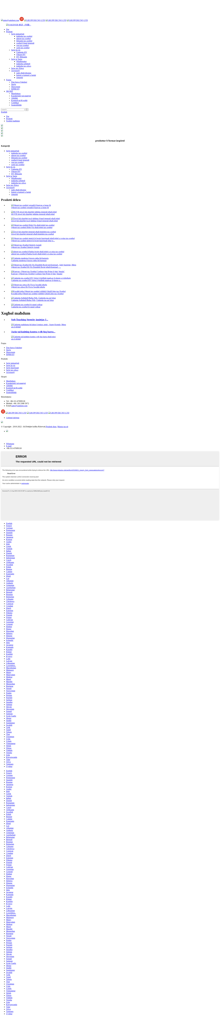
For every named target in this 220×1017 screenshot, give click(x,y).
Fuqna (8, 80)
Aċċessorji (15, 71)
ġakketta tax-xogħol (24, 36)
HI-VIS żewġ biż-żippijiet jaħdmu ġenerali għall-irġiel (33, 214)
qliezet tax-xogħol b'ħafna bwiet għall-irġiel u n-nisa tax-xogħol (36, 254)
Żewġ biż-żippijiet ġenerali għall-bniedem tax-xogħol (32, 234)
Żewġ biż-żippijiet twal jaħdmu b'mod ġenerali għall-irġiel (34, 221)
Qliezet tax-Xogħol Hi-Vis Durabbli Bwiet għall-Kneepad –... (36, 267)
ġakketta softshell (23, 64)
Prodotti (9, 32)
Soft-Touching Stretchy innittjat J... (29, 319)
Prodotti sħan (51, 427)
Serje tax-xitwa (12, 370)
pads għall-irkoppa (23, 73)
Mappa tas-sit (62, 427)
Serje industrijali (17, 34)
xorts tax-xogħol (22, 48)
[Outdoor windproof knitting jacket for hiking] (33, 337)
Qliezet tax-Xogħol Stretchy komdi (25, 247)
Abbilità (14, 98)
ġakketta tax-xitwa (23, 66)
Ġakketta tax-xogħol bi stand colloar (25, 307)
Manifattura (15, 93)
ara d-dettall (16, 327)
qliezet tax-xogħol (23, 38)
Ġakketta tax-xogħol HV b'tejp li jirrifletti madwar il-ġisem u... (36, 280)
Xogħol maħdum (13, 121)
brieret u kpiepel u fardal (26, 75)
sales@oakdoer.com (11, 20)
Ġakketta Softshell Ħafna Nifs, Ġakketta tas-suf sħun (32, 300)
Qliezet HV (21, 54)
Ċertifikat (15, 103)
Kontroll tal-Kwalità (19, 100)
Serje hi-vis (15, 50)
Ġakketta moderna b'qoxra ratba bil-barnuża (28, 260)
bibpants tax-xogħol (24, 41)
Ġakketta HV (21, 52)
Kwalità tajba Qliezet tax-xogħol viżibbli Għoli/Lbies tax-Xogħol (37, 294)
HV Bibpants (21, 57)
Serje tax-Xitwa (17, 68)
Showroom (15, 87)
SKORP (9, 91)
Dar (7, 29)
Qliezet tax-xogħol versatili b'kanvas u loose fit (30, 207)
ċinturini (19, 77)
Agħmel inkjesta (12, 418)
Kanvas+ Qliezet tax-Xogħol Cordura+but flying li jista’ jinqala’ (37, 274)
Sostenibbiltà (16, 105)
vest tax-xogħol (22, 45)
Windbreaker (21, 61)
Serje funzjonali (12, 368)
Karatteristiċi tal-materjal (21, 96)
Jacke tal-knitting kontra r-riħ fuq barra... (33, 331)
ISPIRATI (15, 89)
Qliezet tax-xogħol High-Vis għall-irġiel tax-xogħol (31, 227)
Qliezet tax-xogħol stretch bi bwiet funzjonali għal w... (33, 241)
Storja (13, 84)
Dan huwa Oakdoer (19, 82)
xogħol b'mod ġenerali (25, 43)
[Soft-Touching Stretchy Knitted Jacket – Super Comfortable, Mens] (38, 325)
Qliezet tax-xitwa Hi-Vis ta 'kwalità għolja (28, 287)
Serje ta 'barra (16, 59)
